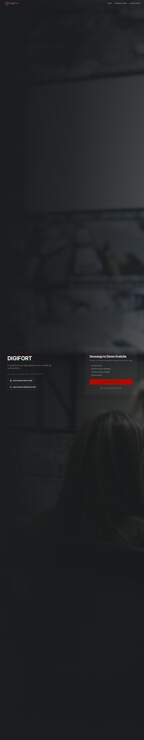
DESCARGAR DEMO (111, 382)
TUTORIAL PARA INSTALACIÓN (112, 388)
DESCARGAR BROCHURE (22, 381)
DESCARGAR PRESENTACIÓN (24, 387)
